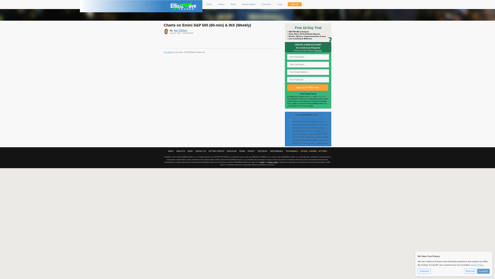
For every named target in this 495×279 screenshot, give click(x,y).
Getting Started (216, 151)
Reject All (470, 271)
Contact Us (200, 151)
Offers (304, 151)
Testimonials (292, 151)
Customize (424, 271)
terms (311, 97)
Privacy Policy (477, 265)
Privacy (251, 151)
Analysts (180, 151)
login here (318, 51)
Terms (242, 151)
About (171, 151)
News (190, 151)
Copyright (262, 151)
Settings (323, 151)
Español (313, 151)
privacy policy (321, 97)
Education (232, 151)
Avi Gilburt (168, 52)
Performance (276, 151)
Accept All (483, 271)
